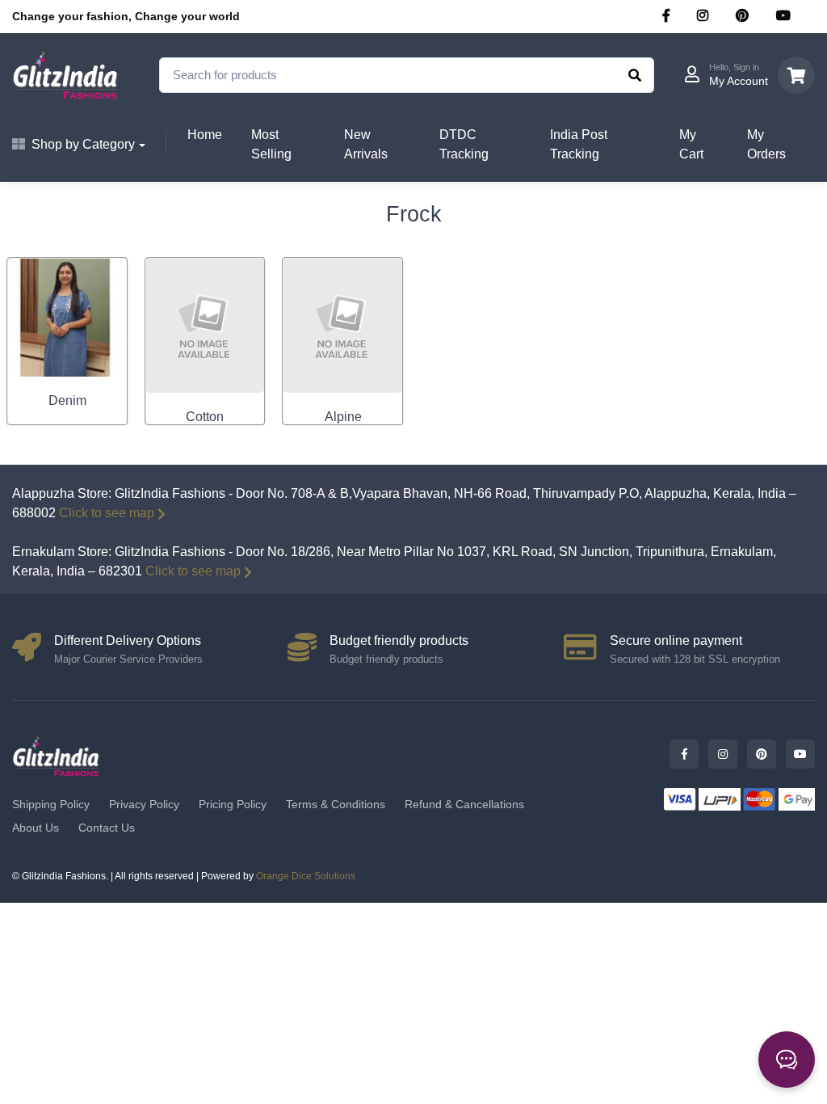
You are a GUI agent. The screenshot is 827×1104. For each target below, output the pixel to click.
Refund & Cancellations (464, 804)
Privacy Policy (144, 804)
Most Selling (271, 144)
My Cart (691, 144)
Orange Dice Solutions (305, 876)
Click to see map (106, 513)
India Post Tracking (578, 144)
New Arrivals (366, 144)
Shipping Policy (51, 804)
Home (204, 134)
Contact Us (106, 827)
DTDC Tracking (464, 144)
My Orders (766, 144)
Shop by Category (83, 144)
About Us (35, 827)
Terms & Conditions (335, 804)
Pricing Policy (233, 804)
